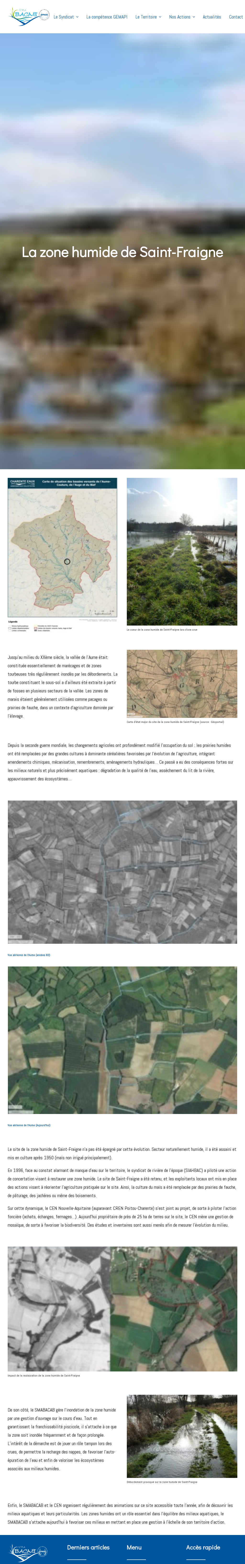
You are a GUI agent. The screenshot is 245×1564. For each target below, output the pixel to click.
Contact (236, 17)
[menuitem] (68, 16)
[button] (122, 872)
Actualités (212, 17)
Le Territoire (146, 17)
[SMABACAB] (29, 16)
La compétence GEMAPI (107, 17)
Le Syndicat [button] (64, 17)
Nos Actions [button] (179, 17)
